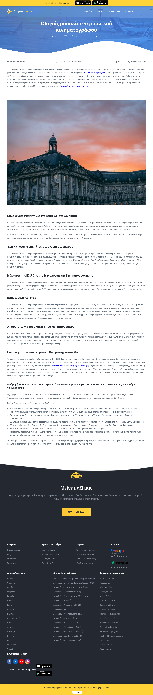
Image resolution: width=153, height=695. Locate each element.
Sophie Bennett (17, 61)
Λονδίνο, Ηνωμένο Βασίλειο (111, 636)
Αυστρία (10, 627)
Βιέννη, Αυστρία (106, 649)
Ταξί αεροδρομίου (53, 36)
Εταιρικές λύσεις (49, 550)
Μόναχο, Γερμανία (107, 609)
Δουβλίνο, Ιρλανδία (108, 618)
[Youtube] (21, 661)
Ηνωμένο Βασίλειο (15, 618)
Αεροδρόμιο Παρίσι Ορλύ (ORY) (67, 591)
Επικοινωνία (114, 11)
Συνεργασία (86, 11)
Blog (65, 36)
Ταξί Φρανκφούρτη (79, 365)
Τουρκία (10, 649)
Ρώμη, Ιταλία (105, 640)
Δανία (9, 640)
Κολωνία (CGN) (60, 609)
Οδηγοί (100, 11)
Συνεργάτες (12, 563)
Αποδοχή (77, 692)
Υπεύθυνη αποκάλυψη (86, 558)
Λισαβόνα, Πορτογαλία (109, 631)
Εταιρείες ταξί (47, 563)
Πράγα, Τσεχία (106, 644)
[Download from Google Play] (100, 3)
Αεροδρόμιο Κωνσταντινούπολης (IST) (70, 631)
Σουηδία (10, 636)
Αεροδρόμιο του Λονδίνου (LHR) (67, 640)
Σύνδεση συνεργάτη (84, 563)
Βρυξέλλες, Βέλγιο (107, 578)
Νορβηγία (11, 631)
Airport (23, 11)
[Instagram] (27, 661)
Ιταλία (9, 605)
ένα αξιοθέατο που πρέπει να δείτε (74, 86)
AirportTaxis (56, 365)
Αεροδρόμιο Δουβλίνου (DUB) (66, 622)
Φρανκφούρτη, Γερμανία (110, 613)
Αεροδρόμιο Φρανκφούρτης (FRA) (68, 613)
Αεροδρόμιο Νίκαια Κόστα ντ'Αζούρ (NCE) (71, 596)
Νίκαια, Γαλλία (106, 596)
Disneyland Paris (107, 605)
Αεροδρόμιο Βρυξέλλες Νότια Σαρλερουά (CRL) (73, 583)
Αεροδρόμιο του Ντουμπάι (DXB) (67, 636)
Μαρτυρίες (11, 558)
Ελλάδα (10, 609)
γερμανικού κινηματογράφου (96, 72)
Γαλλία (10, 587)
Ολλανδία (11, 583)
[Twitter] (15, 661)
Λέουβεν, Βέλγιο (106, 587)
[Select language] (143, 11)
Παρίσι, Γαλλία (106, 591)
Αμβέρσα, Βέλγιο (107, 583)
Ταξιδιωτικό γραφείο (50, 554)
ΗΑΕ (9, 622)
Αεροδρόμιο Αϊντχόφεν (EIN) (65, 618)
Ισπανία (10, 596)
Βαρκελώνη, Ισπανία (108, 627)
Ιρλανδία (10, 613)
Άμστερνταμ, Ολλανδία (109, 622)
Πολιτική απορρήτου (85, 554)
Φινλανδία (11, 644)
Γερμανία (11, 591)
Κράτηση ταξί (76, 511)
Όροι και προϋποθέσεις (86, 550)
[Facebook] (9, 661)
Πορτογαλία (12, 600)
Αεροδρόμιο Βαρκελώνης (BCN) (67, 627)
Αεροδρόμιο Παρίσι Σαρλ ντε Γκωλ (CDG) (71, 587)
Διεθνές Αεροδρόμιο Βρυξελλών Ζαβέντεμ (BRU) (74, 578)
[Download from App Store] (83, 3)
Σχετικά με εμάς (13, 550)
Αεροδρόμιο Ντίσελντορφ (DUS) (67, 605)
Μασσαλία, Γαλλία (107, 600)
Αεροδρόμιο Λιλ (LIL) (62, 600)
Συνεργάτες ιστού (49, 558)
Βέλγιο (10, 578)
